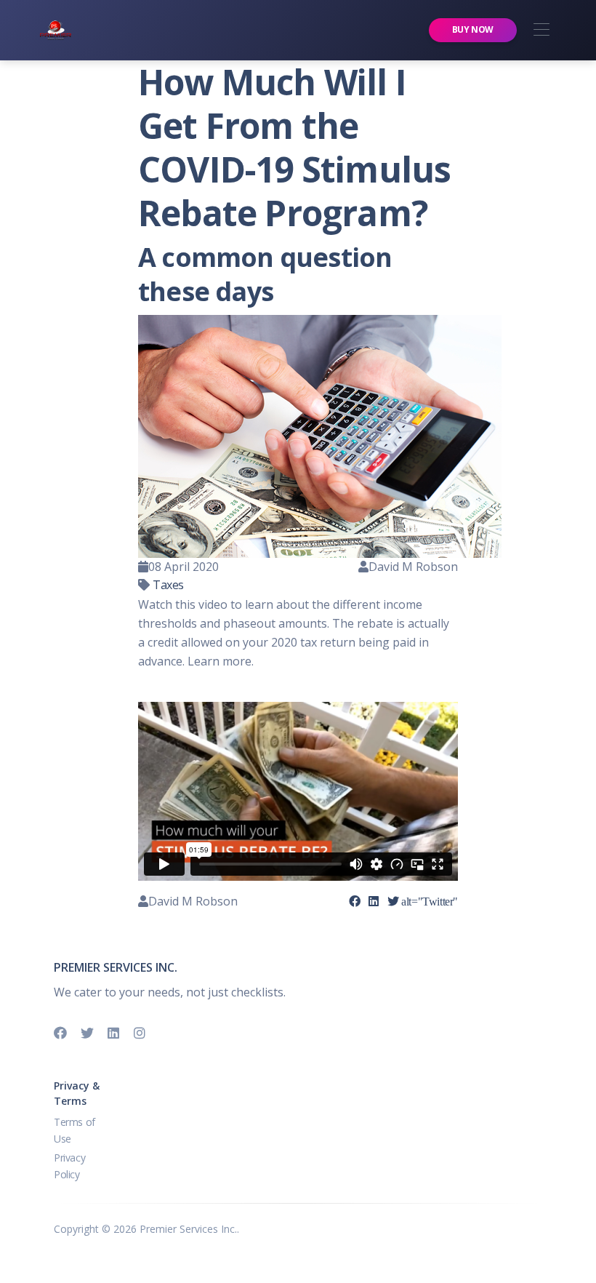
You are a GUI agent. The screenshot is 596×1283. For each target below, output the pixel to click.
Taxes (168, 585)
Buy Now (473, 29)
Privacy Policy (69, 1165)
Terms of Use (74, 1130)
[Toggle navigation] (541, 30)
